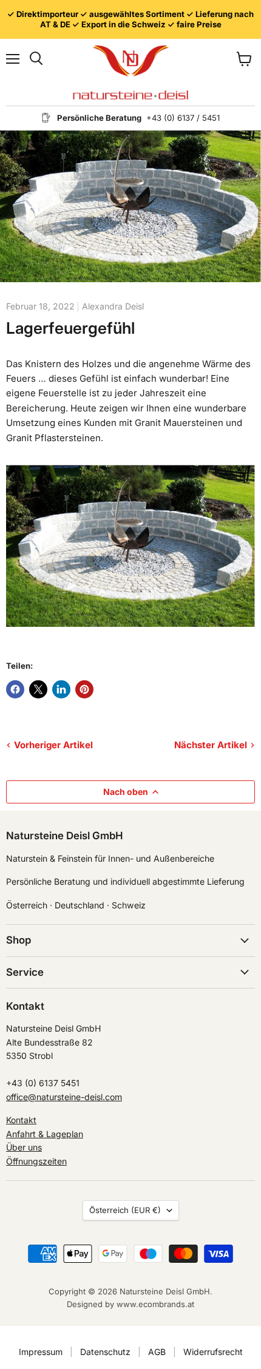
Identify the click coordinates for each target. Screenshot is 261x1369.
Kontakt (21, 1120)
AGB (157, 1352)
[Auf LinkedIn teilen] (61, 689)
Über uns (24, 1147)
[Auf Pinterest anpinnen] (84, 689)
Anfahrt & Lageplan (44, 1134)
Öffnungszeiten (36, 1161)
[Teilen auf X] (38, 689)
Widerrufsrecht (213, 1352)
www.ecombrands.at (155, 1304)
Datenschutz (105, 1352)
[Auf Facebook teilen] (15, 689)
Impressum (41, 1352)
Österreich (125, 1210)
